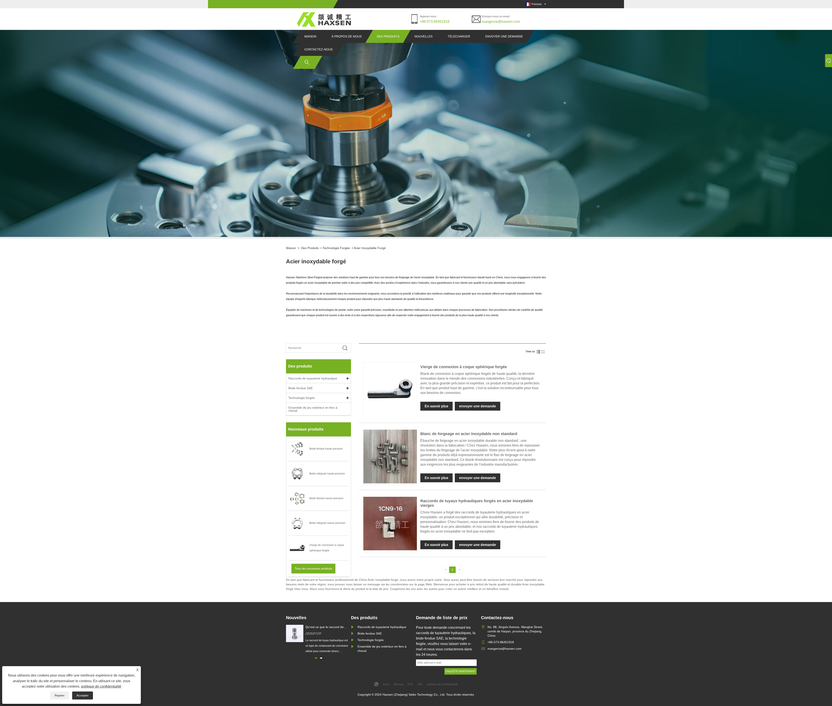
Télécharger (459, 36)
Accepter (82, 695)
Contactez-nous (318, 49)
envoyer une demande (504, 36)
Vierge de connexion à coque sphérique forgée (463, 367)
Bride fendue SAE (300, 388)
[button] (315, 658)
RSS (410, 684)
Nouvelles (423, 36)
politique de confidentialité (101, 686)
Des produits (388, 36)
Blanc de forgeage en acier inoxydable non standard (468, 434)
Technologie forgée (336, 248)
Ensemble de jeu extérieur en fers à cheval (312, 409)
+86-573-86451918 (434, 21)
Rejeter (60, 695)
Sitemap (398, 684)
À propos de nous (347, 36)
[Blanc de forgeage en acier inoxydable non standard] (390, 482)
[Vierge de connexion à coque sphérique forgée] (390, 415)
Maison (310, 36)
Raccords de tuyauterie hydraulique (312, 378)
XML (420, 684)
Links (386, 684)
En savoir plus (436, 406)
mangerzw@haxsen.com (501, 21)
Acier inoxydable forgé (370, 248)
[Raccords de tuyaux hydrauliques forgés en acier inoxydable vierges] (390, 549)
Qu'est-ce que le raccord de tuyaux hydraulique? (325, 627)
